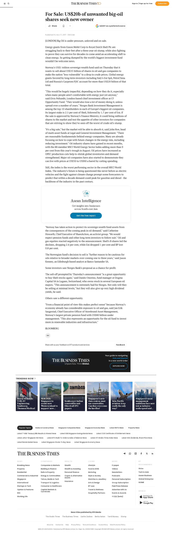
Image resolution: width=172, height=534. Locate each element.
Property (21, 469)
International (22, 482)
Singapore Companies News (69, 428)
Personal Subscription (121, 479)
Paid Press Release (120, 486)
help (67, 525)
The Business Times (70, 516)
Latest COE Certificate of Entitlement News (113, 433)
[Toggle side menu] (5, 3)
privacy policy (75, 525)
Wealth (68, 465)
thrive (141, 468)
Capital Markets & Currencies (48, 490)
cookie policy (103, 525)
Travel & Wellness (95, 489)
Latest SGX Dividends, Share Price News (137, 438)
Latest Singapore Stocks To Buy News (55, 442)
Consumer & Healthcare (51, 486)
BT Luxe (91, 486)
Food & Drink (93, 469)
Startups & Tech (24, 486)
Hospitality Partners (96, 493)
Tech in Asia (144, 472)
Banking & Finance (48, 469)
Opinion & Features (25, 489)
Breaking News (23, 465)
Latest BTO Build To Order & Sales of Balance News (67, 438)
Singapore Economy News (95, 428)
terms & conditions (89, 525)
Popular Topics (25, 428)
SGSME (141, 482)
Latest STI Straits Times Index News (104, 438)
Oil (48, 335)
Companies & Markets (50, 465)
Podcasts (116, 476)
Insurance (69, 481)
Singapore (21, 479)
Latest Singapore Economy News (87, 442)
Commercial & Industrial (27, 476)
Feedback (120, 345)
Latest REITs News (117, 428)
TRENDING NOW (25, 378)
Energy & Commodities (50, 476)
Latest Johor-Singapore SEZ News (30, 438)
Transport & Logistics (50, 482)
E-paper (115, 465)
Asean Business (145, 475)
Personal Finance (72, 472)
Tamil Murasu (113, 516)
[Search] (8, 3)
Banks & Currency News (44, 428)
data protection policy (117, 525)
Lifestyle (91, 465)
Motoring (92, 472)
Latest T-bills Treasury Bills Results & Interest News (36, 433)
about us (50, 525)
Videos (115, 469)
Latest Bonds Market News (27, 442)
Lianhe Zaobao (87, 516)
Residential (22, 472)
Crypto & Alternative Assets (73, 477)
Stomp (123, 516)
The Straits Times (53, 516)
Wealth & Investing (73, 469)
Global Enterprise (146, 479)
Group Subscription (120, 482)
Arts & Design (94, 482)
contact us (59, 525)
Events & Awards (119, 493)
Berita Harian (100, 516)
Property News (134, 428)
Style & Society (94, 476)
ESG (18, 493)
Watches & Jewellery (97, 479)
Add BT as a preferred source (112, 26)
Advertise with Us (119, 489)
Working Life (22, 496)
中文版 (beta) (117, 496)
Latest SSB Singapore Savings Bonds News (76, 433)
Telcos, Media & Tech (50, 479)
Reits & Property (48, 472)
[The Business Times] (84, 3)
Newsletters (117, 472)
